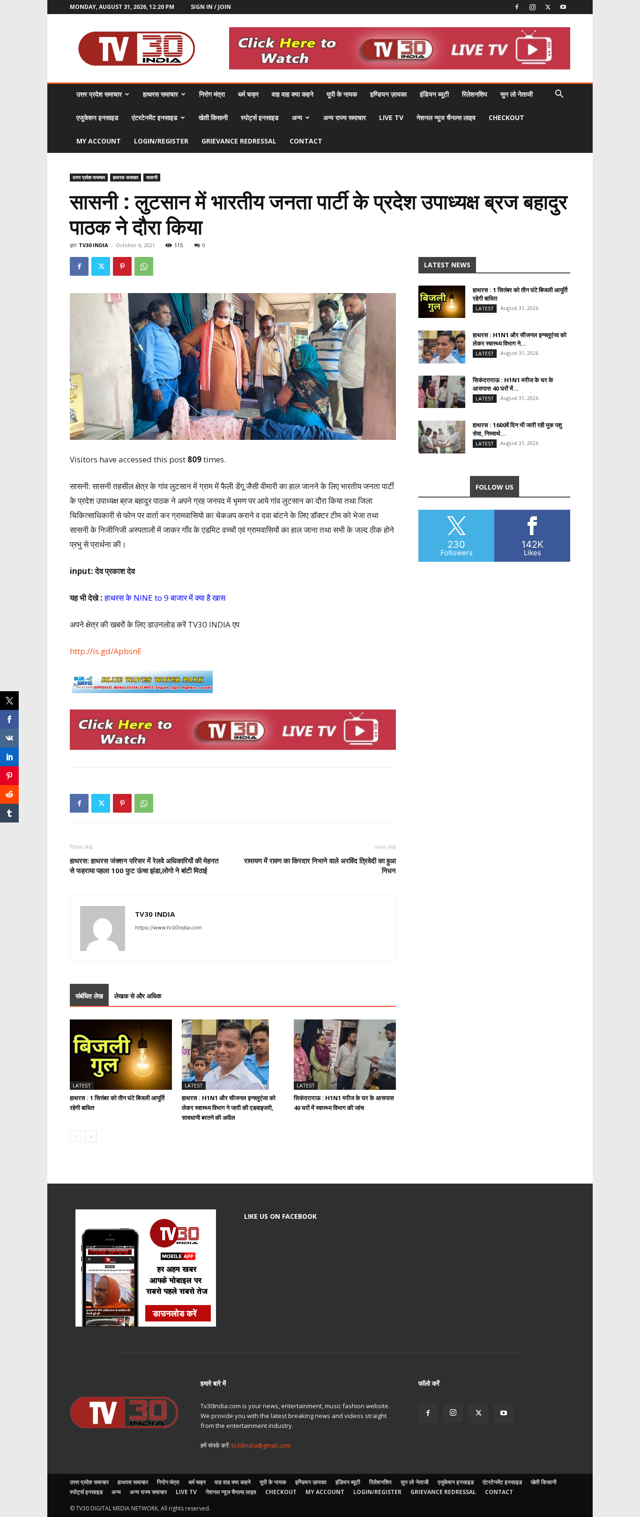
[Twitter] (548, 7)
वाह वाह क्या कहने (292, 94)
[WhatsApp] (143, 266)
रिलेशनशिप (474, 94)
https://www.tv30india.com (168, 927)
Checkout (506, 117)
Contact (306, 140)
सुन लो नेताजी (516, 94)
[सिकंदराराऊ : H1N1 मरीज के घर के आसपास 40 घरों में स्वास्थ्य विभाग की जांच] (345, 1054)
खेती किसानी (213, 117)
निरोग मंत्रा (212, 94)
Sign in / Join (211, 7)
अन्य (297, 117)
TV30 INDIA (93, 245)
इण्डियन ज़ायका (388, 94)
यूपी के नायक (342, 94)
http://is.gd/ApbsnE (106, 651)
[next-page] (91, 1136)
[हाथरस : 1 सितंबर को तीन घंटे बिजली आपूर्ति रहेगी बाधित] (121, 1054)
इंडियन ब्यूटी (434, 94)
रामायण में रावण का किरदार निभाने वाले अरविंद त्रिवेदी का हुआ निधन (320, 865)
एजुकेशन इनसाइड (97, 117)
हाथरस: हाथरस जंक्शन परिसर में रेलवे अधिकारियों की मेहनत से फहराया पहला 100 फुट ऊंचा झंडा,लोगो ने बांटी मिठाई (144, 865)
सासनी (151, 177)
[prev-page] (76, 1136)
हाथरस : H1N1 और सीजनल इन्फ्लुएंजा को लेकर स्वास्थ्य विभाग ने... (519, 339)
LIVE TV (391, 117)
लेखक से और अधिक (137, 995)
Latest (82, 1085)
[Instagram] (532, 7)
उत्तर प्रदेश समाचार (99, 94)
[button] (559, 95)
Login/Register (161, 140)
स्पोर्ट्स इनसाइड (260, 117)
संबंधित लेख (89, 995)
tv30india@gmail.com (261, 1445)
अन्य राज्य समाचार (344, 117)
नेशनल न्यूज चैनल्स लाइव (446, 117)
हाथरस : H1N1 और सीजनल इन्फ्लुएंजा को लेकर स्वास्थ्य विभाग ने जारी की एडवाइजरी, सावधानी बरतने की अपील (228, 1108)
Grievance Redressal (238, 140)
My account (98, 140)
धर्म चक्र (248, 94)
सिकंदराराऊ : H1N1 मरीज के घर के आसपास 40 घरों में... (513, 384)
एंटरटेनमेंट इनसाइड (155, 117)
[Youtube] (563, 7)
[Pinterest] (122, 266)
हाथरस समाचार (160, 94)
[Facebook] (517, 7)
